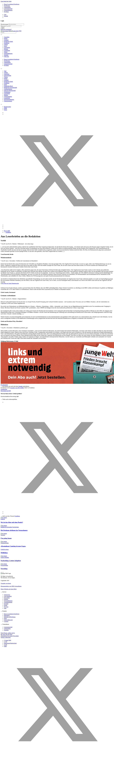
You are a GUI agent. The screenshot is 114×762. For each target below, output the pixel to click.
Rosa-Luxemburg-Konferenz (11, 4)
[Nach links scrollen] (1, 68)
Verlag (5, 52)
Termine (6, 55)
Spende (6, 16)
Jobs (5, 608)
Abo (5, 14)
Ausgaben (6, 37)
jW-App (6, 606)
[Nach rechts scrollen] (1, 104)
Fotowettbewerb (8, 620)
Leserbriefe (7, 50)
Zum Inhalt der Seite (6, 1)
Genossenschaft (8, 8)
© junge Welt (7, 640)
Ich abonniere (4, 385)
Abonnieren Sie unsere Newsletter (10, 636)
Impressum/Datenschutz (10, 643)
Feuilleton (6, 43)
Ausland (6, 40)
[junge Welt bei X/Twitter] (57, 760)
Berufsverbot (7, 106)
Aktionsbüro (7, 7)
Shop (5, 618)
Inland (5, 38)
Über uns (6, 56)
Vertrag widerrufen (6, 637)
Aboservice (7, 594)
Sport (5, 46)
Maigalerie (7, 615)
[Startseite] (11, 31)
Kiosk (5, 605)
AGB (5, 644)
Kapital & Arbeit (8, 41)
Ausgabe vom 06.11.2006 (17, 388)
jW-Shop (6, 11)
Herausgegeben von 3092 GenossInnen (11, 586)
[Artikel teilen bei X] (58, 225)
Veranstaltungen (8, 10)
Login (2, 27)
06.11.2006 (7, 231)
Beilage (6, 49)
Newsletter (7, 597)
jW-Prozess (7, 5)
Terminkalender (8, 602)
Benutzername (4, 24)
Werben (6, 599)
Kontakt (6, 603)
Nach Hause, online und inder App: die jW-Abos (8, 633)
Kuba (5, 109)
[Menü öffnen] (1, 34)
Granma (6, 621)
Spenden (6, 630)
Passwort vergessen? (6, 29)
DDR (5, 108)
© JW (5, 641)
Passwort (3, 26)
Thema (6, 44)
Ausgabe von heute (6, 583)
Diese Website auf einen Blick (9, 589)
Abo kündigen (8, 596)
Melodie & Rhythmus (9, 617)
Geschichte (7, 47)
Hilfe (5, 646)
